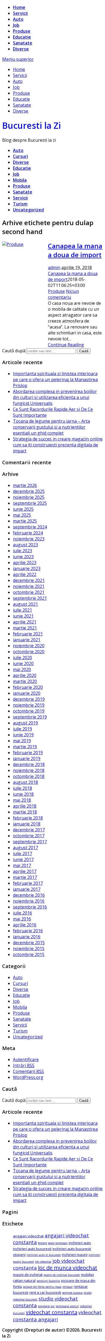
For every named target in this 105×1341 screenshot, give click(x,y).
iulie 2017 (22, 853)
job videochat (43, 1262)
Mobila (20, 180)
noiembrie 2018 (28, 770)
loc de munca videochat (67, 1267)
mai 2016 (22, 919)
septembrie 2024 (30, 527)
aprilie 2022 (24, 574)
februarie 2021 (28, 634)
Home (19, 7)
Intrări (23, 1065)
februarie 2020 (28, 687)
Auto (18, 19)
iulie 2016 (22, 913)
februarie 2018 (28, 818)
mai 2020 (22, 669)
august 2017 (25, 848)
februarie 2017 (28, 883)
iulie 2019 (22, 729)
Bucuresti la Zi (31, 125)
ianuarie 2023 (26, 568)
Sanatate (22, 43)
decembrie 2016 (29, 895)
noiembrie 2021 (28, 586)
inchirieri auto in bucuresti (44, 1255)
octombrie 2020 (28, 652)
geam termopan (58, 1243)
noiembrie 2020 (28, 646)
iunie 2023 (23, 557)
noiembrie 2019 (28, 705)
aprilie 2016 (24, 925)
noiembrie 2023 (28, 539)
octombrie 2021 (28, 592)
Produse (21, 31)
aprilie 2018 (24, 806)
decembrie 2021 (29, 580)
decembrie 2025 (29, 491)
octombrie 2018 (28, 776)
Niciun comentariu (63, 294)
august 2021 (25, 604)
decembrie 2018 (29, 764)
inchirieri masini (75, 1254)
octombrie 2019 (28, 711)
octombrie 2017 (28, 836)
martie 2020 (25, 681)
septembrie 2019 (30, 717)
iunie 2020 (23, 663)
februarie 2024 (28, 533)
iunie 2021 (23, 616)
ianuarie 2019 (26, 758)
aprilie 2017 (24, 871)
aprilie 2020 (24, 675)
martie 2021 (25, 628)
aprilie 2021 (24, 622)
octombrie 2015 (28, 954)
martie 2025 (25, 521)
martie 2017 (25, 877)
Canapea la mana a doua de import (75, 250)
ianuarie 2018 (26, 824)
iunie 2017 (23, 859)
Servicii (20, 13)
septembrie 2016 (30, 907)
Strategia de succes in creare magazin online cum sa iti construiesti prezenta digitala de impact (58, 445)
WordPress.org (28, 1077)
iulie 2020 (22, 658)
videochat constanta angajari (57, 1316)
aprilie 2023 (24, 562)
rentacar (67, 1287)
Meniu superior (18, 59)
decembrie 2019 (29, 699)
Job (16, 25)
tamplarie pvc (46, 1306)
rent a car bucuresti (45, 1292)
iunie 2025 (23, 509)
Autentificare (26, 1059)
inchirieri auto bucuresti (32, 1248)
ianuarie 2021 (26, 640)
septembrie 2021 (30, 598)
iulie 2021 (22, 610)
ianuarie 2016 (26, 937)
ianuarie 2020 (26, 693)
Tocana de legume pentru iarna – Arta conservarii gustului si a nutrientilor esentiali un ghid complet (51, 427)
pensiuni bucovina (48, 1281)
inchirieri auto (80, 1242)
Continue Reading (66, 345)
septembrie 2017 (30, 842)
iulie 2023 (22, 551)
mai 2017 (22, 865)
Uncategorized (28, 210)
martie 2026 (25, 485)
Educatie (22, 37)
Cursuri (20, 156)
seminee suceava (72, 1293)
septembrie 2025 (30, 503)
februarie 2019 (28, 753)
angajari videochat (28, 1236)
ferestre (42, 1243)
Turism (20, 204)
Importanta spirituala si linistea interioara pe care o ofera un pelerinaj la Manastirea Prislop (55, 379)
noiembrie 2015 (28, 948)
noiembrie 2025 (28, 497)
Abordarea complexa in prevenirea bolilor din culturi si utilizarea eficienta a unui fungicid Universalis (55, 397)
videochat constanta (51, 1312)
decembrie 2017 (29, 830)
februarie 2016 (28, 931)
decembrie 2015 (29, 943)
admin (54, 267)
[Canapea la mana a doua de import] (12, 244)
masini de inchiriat (28, 1274)
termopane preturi (67, 1306)
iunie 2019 (23, 735)
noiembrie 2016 (28, 901)
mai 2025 (22, 515)
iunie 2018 (23, 794)
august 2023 (25, 545)
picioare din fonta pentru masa (42, 1287)
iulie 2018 (22, 788)
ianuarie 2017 (26, 889)
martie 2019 (25, 747)
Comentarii (28, 1071)
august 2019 (25, 723)
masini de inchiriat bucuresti (62, 1275)
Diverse (21, 49)
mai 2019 (22, 741)
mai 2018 (22, 800)
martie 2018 (25, 812)
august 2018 (25, 782)
